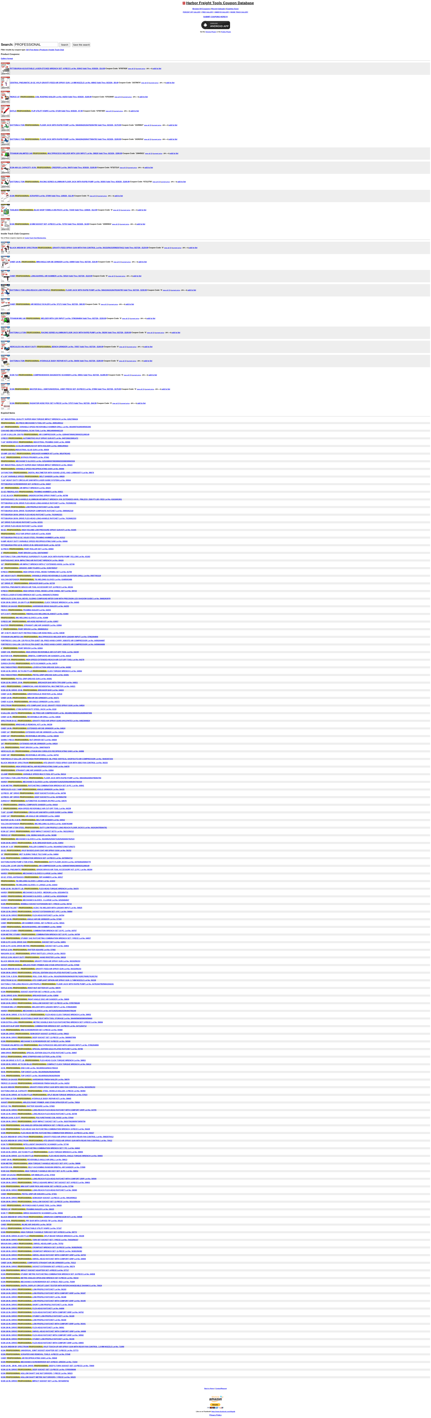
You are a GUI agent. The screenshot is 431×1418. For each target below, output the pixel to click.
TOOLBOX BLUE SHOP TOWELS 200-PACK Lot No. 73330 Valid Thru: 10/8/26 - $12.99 (53, 210)
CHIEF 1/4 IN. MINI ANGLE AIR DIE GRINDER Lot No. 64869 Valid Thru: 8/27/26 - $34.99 (54, 262)
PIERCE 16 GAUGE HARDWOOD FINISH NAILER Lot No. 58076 (35, 1079)
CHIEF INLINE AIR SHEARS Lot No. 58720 (26, 1224)
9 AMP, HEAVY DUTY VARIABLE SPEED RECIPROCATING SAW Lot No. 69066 (34, 541)
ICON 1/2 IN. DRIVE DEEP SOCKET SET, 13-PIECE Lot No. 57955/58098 (38, 1370)
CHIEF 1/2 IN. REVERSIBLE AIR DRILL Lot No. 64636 (30, 717)
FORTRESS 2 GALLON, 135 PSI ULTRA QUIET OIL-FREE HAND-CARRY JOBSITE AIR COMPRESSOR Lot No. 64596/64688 (53, 644)
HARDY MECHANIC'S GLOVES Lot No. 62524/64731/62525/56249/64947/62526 (41, 782)
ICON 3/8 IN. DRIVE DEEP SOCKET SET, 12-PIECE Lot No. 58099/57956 (38, 1037)
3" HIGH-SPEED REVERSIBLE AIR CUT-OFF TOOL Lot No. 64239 (36, 808)
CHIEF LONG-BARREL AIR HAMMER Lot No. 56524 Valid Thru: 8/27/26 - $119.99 (51, 276)
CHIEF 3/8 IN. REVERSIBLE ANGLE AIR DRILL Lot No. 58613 (34, 1160)
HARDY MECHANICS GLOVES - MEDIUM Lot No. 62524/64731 (34, 892)
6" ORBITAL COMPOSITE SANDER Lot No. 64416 (29, 805)
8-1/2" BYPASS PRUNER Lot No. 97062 (25, 457)
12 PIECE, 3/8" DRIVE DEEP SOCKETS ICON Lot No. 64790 (33, 793)
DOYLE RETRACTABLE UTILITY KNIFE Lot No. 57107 (31, 1228)
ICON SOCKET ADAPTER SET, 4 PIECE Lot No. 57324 (31, 992)
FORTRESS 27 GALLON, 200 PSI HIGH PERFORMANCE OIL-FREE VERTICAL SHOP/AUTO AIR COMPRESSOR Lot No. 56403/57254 (57, 759)
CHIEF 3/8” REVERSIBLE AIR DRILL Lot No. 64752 (30, 755)
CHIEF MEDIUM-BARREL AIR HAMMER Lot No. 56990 (31, 927)
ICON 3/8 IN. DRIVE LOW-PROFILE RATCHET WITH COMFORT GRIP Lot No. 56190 (43, 1301)
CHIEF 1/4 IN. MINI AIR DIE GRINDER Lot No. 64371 (30, 698)
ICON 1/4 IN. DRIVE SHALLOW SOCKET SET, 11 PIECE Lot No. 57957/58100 (40, 1003)
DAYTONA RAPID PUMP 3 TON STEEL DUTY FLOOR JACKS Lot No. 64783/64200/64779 (46, 862)
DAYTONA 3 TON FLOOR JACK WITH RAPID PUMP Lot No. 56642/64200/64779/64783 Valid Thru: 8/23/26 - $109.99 (65, 139)
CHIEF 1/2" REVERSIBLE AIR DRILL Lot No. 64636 (30, 736)
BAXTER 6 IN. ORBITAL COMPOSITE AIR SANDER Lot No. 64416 (36, 656)
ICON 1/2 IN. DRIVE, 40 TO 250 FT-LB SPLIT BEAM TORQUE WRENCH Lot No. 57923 (44, 1095)
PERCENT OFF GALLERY (192, 12)
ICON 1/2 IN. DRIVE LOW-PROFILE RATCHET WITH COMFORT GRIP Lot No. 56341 (43, 1324)
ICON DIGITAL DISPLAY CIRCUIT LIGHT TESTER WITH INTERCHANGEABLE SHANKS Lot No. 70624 (51, 1286)
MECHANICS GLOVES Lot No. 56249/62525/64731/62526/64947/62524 (37, 839)
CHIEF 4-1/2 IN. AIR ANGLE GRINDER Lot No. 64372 (30, 702)
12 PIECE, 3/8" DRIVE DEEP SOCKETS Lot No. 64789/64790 (33, 797)
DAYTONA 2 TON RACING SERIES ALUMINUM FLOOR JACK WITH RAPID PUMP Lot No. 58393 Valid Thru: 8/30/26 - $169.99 (70, 182)
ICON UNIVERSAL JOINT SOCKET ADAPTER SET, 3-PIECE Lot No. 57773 (39, 1350)
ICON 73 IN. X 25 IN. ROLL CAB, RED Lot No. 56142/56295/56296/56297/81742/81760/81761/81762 (49, 976)
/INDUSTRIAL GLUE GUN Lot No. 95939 (25, 450)
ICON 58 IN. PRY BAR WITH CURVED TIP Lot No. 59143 (32, 1221)
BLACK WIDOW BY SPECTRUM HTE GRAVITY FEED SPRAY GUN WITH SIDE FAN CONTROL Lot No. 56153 (54, 763)
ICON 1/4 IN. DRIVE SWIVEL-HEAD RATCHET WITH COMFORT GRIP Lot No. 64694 (43, 1259)
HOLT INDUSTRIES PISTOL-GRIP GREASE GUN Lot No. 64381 (35, 675)
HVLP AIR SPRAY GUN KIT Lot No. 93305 (26, 534)
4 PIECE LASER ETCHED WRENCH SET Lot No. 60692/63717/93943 (30, 595)
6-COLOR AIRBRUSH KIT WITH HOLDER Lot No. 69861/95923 (34, 446)
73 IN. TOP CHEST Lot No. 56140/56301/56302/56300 (30, 1076)
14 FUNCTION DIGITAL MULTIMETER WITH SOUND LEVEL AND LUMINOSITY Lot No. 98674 (47, 473)
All (27, 50)
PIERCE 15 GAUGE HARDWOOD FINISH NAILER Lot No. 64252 (35, 1083)
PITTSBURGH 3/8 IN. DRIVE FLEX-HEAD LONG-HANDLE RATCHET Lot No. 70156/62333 (38, 518)
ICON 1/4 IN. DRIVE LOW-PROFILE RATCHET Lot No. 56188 (33, 1297)
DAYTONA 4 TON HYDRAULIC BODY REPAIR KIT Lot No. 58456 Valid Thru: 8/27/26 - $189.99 (56, 361)
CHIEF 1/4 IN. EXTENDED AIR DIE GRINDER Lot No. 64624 (33, 728)
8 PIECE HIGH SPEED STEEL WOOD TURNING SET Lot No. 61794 (36, 572)
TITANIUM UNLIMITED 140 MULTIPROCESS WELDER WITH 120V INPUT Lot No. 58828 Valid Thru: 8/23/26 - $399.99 (66, 153)
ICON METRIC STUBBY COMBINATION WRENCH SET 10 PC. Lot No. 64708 (40, 934)
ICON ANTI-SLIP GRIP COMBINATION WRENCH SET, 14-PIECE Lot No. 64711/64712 (44, 1026)
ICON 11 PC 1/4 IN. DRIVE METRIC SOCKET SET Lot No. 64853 (35, 946)
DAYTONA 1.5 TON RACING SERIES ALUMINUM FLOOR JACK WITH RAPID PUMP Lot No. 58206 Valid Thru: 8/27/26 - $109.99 (70, 333)
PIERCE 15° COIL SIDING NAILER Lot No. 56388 (28, 835)
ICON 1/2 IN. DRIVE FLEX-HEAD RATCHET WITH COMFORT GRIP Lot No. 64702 (42, 1312)
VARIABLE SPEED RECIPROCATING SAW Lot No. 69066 (32, 469)
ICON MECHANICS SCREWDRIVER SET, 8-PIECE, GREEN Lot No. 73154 (39, 1362)
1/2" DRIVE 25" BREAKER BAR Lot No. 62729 (28, 583)
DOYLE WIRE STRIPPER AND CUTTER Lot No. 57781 (31, 1057)
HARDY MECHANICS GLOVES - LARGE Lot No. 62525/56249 (34, 896)
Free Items (34, 50)
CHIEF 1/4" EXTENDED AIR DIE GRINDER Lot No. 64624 (32, 732)
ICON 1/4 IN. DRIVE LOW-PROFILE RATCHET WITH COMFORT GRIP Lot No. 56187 (43, 1293)
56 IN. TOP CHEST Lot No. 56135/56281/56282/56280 (30, 1072)
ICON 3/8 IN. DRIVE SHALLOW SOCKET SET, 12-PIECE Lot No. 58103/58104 (40, 1202)
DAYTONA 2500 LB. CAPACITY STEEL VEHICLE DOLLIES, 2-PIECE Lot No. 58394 (43, 1091)
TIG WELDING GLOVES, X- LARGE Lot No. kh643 (29, 885)
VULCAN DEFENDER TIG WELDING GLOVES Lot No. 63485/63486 (36, 579)
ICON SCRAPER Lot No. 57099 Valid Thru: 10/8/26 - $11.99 (42, 196)
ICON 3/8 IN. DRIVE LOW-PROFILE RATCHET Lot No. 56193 (33, 1289)
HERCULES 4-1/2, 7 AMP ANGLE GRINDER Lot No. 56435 (32, 789)
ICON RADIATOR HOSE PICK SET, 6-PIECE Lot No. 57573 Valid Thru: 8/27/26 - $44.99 (53, 403)
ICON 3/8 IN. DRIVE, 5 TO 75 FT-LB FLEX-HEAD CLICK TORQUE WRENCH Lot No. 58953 (46, 1015)
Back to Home (209, 1388)
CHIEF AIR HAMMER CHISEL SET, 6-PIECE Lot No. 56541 (32, 923)
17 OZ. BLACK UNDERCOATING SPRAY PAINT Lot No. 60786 (34, 496)
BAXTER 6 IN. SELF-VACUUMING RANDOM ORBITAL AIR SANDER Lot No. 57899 (43, 1167)
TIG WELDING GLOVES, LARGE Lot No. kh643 (28, 881)
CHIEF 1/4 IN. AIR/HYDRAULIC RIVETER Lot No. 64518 (31, 694)
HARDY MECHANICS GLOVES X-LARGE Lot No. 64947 (32, 873)
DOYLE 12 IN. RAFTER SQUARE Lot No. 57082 (28, 950)
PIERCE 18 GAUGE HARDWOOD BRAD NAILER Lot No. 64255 (35, 606)
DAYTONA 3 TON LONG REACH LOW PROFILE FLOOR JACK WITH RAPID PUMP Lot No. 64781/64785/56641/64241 (57, 984)
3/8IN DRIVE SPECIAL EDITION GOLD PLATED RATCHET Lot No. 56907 (39, 1053)
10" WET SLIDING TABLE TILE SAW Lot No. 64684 (29, 854)
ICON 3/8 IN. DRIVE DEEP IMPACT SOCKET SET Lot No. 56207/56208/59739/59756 (43, 1121)
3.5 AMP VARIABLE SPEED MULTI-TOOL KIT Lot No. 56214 (33, 774)
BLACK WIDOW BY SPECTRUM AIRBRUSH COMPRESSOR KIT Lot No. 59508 (41, 1217)
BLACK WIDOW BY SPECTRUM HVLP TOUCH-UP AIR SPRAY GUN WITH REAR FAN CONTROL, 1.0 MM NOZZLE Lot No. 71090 (62, 1347)
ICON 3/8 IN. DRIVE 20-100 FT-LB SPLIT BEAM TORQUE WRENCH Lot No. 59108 (42, 1236)
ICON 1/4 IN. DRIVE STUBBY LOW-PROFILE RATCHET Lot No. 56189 (37, 1316)
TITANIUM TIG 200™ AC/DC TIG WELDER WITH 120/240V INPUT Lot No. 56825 (41, 908)
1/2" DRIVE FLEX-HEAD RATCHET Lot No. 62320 (22, 526)
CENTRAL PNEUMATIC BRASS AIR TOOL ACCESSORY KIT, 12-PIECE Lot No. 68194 (37, 587)
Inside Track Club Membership (35, 238)
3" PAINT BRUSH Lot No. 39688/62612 (24, 629)
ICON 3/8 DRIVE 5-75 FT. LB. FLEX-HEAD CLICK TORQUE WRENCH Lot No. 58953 (43, 1060)
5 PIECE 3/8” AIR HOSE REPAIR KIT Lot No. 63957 (29, 621)
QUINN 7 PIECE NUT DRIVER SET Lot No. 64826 (29, 740)
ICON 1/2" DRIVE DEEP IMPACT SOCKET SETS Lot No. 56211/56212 (37, 831)
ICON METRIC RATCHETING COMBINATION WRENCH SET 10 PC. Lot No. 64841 (42, 786)
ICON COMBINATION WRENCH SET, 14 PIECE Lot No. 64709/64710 (37, 858)
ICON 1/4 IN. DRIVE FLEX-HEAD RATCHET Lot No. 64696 (32, 1308)
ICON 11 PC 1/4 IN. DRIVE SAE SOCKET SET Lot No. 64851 (33, 942)
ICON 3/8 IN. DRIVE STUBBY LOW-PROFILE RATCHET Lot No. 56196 (37, 1339)
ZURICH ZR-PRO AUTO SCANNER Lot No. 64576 (29, 663)
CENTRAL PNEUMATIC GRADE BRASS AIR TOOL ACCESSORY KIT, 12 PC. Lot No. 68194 (46, 870)
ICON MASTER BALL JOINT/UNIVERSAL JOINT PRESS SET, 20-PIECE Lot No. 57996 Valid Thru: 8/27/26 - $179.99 (65, 389)
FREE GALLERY (207, 12)
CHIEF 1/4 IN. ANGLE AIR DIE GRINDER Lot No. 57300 (31, 919)
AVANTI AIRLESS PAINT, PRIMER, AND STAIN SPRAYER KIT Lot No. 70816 (40, 1102)
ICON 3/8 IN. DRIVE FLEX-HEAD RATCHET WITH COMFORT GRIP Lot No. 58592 (42, 1335)
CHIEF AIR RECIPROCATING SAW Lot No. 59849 (29, 1358)
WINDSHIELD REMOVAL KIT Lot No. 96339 (26, 725)
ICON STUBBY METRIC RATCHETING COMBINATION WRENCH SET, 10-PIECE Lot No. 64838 (48, 1274)
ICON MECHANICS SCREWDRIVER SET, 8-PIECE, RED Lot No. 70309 (38, 1282)
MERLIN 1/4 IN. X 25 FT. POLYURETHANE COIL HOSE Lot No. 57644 (37, 1118)
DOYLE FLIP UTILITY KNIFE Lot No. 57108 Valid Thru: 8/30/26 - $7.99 (46, 111)
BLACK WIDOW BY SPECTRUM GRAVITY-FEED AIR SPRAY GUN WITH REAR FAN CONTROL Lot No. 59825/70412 (57, 1137)
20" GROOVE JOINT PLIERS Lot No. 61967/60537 (29, 568)
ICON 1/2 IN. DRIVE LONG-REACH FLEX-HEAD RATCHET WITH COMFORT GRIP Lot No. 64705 (48, 1110)
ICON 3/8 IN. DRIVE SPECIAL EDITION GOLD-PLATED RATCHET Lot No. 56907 (42, 973)
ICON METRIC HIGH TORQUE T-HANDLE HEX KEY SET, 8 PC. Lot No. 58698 (40, 1163)
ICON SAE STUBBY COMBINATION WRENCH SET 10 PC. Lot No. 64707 (39, 931)
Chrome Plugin (211, 32)
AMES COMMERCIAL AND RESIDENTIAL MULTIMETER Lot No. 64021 (38, 686)
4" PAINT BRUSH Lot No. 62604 (22, 648)
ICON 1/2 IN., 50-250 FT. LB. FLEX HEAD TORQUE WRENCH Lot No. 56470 (40, 889)
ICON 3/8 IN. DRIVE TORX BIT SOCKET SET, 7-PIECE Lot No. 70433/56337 (39, 1240)
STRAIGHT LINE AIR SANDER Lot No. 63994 (27, 770)
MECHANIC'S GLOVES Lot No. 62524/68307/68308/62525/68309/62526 (38, 461)
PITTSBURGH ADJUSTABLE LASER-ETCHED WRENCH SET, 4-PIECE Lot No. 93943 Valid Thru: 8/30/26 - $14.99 (57, 68)
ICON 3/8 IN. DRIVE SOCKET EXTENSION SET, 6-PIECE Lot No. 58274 (38, 1266)
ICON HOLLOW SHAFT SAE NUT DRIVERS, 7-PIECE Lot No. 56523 (37, 1373)
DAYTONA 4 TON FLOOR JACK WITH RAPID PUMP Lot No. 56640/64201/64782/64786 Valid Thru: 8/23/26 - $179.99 (65, 125)
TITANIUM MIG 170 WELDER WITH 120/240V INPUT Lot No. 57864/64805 (39, 1007)
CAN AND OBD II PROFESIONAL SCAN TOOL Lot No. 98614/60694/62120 (32, 431)
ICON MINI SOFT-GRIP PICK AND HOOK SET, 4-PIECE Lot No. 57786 (37, 1186)
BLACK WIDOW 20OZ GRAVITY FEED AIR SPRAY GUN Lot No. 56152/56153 (40, 961)
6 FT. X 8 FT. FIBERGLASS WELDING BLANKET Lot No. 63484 (34, 614)
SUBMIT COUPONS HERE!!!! (215, 17)
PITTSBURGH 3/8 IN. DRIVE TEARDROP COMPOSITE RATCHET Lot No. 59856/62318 (37, 511)
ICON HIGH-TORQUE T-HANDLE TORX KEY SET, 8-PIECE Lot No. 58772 (39, 1232)
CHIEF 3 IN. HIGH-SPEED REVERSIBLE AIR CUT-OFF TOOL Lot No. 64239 (40, 652)
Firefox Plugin (226, 32)
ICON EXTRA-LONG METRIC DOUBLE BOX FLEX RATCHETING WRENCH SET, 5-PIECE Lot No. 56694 (52, 1022)
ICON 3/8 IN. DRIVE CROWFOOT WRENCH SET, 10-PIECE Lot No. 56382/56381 (41, 1247)
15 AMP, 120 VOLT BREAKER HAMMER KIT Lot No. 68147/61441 (35, 454)
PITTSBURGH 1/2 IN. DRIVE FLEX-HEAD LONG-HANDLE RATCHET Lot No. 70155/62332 (38, 503)
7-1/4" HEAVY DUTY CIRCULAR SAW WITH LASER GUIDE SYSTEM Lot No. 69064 (36, 480)
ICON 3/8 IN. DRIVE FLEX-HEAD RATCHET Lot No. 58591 (32, 1328)
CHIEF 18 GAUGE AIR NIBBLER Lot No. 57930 (28, 1175)
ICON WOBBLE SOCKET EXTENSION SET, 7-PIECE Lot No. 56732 (36, 904)
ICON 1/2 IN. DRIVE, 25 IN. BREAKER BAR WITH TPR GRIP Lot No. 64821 (39, 683)
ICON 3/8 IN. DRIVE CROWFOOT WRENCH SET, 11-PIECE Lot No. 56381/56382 (41, 1251)
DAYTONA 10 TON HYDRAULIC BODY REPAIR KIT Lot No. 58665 (36, 1099)
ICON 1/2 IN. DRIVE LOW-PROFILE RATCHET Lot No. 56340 (33, 1320)
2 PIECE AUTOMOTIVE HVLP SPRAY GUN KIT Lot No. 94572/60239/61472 (39, 438)
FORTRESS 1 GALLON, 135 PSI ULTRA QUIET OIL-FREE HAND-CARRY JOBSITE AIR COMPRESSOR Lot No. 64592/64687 (53, 641)
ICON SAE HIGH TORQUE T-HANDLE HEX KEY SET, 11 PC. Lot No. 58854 (39, 1171)
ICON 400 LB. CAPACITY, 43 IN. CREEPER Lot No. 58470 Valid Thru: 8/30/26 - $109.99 (53, 167)
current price (140, 68)
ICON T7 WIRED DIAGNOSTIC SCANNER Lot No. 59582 (32, 1213)
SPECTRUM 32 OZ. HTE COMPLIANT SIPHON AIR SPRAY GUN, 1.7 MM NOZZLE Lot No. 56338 (48, 980)
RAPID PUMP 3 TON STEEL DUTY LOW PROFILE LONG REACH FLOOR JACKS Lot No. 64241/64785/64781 (54, 828)
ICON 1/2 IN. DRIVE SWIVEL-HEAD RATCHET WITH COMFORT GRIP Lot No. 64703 (43, 1255)
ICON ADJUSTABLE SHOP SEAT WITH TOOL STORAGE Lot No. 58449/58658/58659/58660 (46, 1018)
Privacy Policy (215, 1415)
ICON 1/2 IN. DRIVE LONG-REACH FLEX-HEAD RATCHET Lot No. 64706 (39, 1114)
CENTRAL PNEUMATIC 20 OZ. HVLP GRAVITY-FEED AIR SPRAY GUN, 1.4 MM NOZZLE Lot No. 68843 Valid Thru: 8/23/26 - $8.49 (64, 83)
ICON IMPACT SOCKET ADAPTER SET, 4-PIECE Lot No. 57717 (35, 1270)
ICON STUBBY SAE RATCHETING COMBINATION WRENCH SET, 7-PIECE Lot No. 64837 (46, 938)
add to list (157, 68)
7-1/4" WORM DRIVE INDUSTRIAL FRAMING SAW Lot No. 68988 (35, 442)
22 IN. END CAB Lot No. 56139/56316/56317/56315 (29, 1068)
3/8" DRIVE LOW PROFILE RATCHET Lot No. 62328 (30, 507)
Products (44, 50)
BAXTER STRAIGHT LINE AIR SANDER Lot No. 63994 (31, 625)
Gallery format (7, 58)
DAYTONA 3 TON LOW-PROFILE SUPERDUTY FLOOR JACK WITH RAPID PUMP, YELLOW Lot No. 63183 (45, 557)
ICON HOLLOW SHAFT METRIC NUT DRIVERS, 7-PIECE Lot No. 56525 (38, 1377)
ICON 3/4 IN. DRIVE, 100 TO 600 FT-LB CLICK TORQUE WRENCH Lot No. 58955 (42, 1152)
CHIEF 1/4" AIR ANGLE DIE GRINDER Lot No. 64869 (30, 816)
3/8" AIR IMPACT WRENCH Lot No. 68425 (26, 488)
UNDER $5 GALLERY (222, 12)
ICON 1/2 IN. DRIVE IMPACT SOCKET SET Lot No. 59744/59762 (35, 1381)
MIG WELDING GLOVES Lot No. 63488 (24, 618)
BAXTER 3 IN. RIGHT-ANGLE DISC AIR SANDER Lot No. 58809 (35, 999)
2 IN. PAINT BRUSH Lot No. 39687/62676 (25, 747)
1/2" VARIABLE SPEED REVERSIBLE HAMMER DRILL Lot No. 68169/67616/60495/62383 (46, 427)
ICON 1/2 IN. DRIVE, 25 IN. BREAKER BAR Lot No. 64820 (32, 690)
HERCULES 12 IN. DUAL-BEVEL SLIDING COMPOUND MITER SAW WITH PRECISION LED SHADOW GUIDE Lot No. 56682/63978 (55, 599)
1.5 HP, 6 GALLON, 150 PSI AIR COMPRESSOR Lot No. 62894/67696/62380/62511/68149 (45, 434)
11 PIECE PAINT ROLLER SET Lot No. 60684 (27, 549)
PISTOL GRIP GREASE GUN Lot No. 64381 (26, 679)
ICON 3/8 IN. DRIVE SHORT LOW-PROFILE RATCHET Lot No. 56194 (37, 1305)
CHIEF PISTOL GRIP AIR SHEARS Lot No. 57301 (29, 1194)
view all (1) (131, 68)
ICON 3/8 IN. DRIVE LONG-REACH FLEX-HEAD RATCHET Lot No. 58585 (39, 1190)
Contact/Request (221, 1388)
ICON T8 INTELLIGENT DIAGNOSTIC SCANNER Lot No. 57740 (35, 1144)
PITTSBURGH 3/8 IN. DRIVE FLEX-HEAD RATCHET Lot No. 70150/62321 (31, 515)
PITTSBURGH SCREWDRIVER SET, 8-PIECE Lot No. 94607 (26, 484)
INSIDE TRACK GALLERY (239, 12)
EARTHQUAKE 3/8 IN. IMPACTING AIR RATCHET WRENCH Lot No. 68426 (32, 560)
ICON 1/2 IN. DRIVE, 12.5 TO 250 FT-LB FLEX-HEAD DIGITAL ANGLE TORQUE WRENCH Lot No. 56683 (52, 1156)
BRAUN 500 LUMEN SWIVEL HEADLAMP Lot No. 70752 (32, 1244)
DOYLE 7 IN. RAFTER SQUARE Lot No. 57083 (28, 1106)
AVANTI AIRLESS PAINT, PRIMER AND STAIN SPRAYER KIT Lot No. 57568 (40, 965)
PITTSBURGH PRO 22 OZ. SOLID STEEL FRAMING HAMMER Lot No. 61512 (33, 537)
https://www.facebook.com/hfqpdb (223, 1411)
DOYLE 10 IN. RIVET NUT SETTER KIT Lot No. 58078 (30, 988)
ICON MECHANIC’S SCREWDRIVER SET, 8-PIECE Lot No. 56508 (35, 1041)
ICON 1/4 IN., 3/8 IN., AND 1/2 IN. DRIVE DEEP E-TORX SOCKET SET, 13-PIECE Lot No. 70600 (47, 1366)
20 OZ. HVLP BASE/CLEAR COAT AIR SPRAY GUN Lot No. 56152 (36, 850)
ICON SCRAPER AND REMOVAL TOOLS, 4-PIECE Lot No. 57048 (35, 1354)
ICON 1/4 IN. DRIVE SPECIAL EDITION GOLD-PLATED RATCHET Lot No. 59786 (42, 1049)
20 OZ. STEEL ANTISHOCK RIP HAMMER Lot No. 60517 (32, 877)
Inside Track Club (56, 50)
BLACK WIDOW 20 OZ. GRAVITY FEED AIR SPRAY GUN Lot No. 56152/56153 (41, 969)
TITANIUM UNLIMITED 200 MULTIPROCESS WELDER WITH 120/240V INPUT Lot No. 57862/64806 (49, 637)
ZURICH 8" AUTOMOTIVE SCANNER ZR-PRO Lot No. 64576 (34, 801)
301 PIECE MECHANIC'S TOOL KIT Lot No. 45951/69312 (32, 423)
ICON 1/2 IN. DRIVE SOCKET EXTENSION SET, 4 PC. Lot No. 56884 (36, 912)
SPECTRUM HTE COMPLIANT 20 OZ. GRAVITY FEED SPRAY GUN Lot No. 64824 (42, 705)
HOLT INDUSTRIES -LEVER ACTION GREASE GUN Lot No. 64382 (36, 667)
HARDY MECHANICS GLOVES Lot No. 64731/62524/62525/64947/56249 (38, 1011)
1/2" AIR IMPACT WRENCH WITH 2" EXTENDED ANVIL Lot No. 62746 (38, 564)
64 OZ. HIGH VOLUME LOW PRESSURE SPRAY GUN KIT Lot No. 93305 (38, 530)
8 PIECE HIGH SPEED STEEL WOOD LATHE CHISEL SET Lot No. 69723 (39, 591)
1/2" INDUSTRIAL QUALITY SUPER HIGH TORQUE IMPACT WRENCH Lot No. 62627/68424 (39, 419)
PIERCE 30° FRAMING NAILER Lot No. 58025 (27, 1209)
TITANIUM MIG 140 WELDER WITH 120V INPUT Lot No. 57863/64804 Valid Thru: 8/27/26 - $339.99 (58, 318)
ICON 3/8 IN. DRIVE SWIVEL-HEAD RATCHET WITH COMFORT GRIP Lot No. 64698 (43, 1331)
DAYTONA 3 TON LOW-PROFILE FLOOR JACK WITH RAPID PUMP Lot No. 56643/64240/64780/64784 (51, 778)
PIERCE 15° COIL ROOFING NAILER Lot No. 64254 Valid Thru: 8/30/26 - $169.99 (51, 97)
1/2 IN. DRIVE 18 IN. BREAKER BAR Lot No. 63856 (29, 995)
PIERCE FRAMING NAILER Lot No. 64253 (26, 610)
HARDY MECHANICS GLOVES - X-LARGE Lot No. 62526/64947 (35, 900)
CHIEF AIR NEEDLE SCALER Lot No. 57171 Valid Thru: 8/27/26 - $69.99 (47, 304)
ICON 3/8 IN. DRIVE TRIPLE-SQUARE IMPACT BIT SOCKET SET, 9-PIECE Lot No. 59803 (45, 1183)
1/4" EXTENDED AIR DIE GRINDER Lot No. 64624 (29, 744)
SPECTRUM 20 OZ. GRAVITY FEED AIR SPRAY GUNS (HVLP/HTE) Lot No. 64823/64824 (45, 721)
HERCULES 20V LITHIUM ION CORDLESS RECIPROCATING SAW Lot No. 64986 (42, 751)
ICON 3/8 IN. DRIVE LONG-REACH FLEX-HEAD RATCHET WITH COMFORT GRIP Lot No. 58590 (48, 1179)
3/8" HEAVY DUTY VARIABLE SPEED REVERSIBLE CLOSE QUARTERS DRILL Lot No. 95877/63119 (51, 576)
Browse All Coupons (201, 9)
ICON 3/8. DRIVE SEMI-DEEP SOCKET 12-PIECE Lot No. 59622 (35, 1034)
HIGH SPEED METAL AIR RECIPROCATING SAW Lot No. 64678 (35, 766)
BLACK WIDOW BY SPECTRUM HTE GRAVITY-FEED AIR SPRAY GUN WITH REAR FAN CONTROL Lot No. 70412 (56, 1141)
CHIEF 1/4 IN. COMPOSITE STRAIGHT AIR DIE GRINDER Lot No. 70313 (38, 1263)
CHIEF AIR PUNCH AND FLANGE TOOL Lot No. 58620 (31, 1205)
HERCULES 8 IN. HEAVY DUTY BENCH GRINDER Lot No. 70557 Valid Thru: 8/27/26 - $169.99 (56, 347)
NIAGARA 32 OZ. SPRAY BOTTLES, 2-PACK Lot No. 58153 (33, 954)
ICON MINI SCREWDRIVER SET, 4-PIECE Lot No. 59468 (32, 1030)
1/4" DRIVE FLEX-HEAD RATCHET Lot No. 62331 (22, 522)
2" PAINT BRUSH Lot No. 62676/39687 (24, 553)
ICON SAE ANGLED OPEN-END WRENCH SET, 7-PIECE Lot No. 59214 (38, 1125)
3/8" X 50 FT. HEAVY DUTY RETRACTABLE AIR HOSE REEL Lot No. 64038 (32, 633)
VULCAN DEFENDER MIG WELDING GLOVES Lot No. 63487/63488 (36, 824)
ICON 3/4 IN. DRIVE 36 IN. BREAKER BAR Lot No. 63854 (32, 843)
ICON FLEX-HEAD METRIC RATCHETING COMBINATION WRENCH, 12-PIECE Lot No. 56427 (47, 1133)
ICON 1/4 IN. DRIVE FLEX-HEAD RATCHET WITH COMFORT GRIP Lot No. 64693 (42, 1343)
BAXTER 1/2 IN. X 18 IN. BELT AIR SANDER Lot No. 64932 (33, 820)
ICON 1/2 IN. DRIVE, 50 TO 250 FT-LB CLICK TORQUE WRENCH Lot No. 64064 (41, 671)
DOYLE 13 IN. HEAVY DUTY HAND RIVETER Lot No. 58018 (33, 957)
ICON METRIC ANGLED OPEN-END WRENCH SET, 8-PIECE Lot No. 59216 (39, 1278)
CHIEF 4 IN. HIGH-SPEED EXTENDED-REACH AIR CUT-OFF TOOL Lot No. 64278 (42, 660)
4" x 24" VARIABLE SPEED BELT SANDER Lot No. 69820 (33, 476)
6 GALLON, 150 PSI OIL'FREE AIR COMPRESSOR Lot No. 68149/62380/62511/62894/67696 (46, 713)
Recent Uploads (218, 9)
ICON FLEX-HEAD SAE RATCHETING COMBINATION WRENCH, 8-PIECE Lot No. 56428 (45, 1129)
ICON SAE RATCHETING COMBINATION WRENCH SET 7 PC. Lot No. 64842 (40, 1148)
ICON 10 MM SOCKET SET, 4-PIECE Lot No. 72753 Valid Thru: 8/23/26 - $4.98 (49, 224)
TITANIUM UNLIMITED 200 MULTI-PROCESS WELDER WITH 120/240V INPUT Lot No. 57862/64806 (50, 1045)
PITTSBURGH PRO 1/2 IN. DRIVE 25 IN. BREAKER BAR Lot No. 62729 (30, 545)
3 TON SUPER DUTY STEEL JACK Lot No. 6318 (28, 709)
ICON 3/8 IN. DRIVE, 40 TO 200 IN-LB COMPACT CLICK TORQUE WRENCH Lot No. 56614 (46, 1064)
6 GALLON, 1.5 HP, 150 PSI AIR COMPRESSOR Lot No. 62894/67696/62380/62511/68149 (45, 866)
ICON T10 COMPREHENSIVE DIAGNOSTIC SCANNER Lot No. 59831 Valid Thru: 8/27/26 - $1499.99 (59, 375)
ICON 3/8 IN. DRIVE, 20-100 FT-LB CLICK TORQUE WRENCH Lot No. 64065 (40, 602)
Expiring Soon (232, 9)
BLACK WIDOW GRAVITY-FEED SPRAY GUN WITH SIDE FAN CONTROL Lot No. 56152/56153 (48, 1087)
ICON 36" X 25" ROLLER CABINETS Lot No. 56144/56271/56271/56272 (38, 847)
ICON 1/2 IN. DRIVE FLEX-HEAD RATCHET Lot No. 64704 (32, 915)
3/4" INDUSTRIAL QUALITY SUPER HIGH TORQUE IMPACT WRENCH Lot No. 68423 (36, 465)
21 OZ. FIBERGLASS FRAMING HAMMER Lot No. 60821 (32, 492)
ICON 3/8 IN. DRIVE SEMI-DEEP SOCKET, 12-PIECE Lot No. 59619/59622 (39, 1198)
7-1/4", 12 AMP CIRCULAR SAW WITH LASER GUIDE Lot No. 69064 (37, 812)
